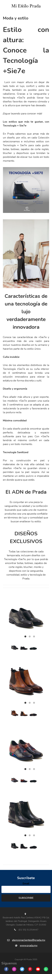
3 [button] (33, 636)
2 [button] (29, 636)
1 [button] (25, 636)
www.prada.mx (28, 945)
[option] (26, 610)
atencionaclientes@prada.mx (28, 940)
